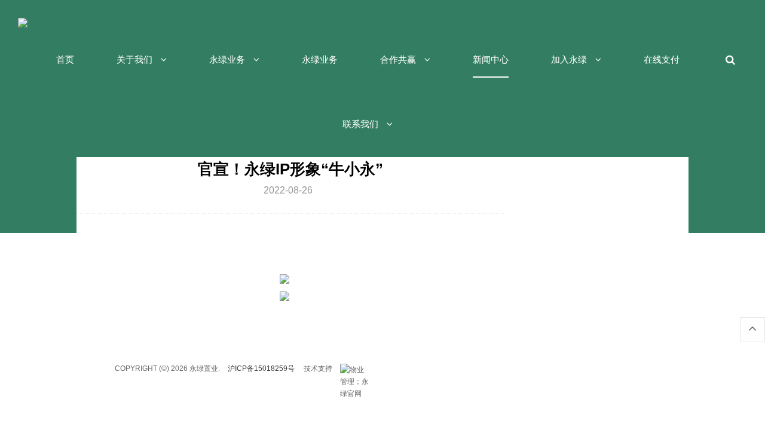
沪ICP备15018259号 (261, 368)
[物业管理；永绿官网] (355, 370)
